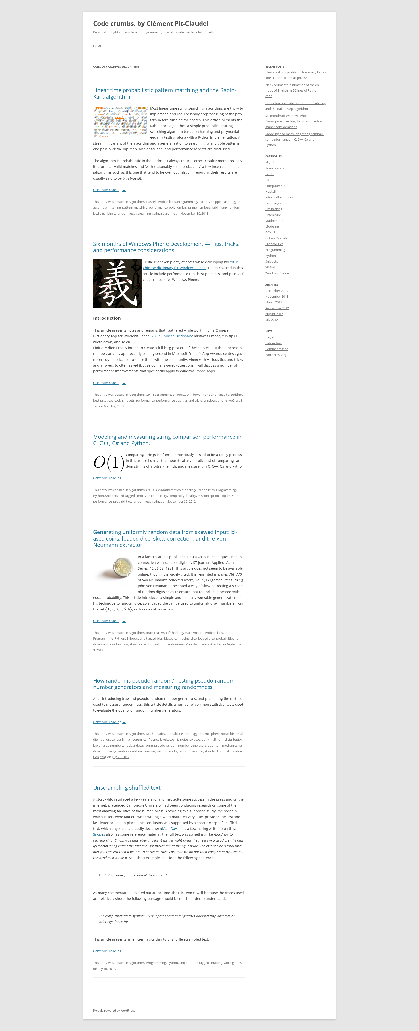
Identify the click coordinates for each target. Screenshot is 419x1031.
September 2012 (277, 308)
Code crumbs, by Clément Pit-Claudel (151, 23)
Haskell (151, 201)
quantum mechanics (222, 745)
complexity (177, 495)
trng (103, 757)
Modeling (188, 490)
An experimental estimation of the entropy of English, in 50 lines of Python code (292, 90)
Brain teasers (155, 632)
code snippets (124, 400)
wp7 (231, 400)
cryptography (199, 739)
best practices (103, 400)
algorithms (235, 394)
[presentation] (118, 609)
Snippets (217, 201)
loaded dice (206, 638)
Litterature (273, 215)
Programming (187, 201)
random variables (142, 751)
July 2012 (271, 320)
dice (194, 638)
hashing (115, 207)
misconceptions (209, 495)
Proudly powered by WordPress (114, 1010)
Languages (273, 203)
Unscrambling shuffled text (127, 787)
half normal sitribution (226, 739)
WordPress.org (276, 354)
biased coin (172, 638)
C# (148, 394)
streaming (143, 213)
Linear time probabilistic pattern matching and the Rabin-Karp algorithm (164, 93)
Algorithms (137, 201)
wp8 (239, 400)
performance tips (168, 400)
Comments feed (276, 349)
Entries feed (273, 343)
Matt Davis (170, 828)
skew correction (141, 644)
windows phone (215, 400)
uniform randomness (169, 644)
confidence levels (155, 739)
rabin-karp (219, 207)
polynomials (178, 207)
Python (204, 201)
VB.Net (270, 267)
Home (97, 46)
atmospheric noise (215, 733)
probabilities (122, 501)
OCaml (270, 232)
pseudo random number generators (180, 745)
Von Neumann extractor (203, 644)
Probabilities (167, 201)
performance (158, 207)
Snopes (99, 834)
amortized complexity (151, 495)
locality (191, 495)
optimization (231, 495)
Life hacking (174, 632)
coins (185, 638)
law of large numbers (108, 745)
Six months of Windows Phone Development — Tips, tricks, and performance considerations (166, 247)
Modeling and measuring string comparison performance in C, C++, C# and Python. (167, 440)
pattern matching (134, 207)
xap (95, 406)
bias (160, 638)
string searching (163, 213)
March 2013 (273, 302)
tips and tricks (192, 400)
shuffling (216, 963)
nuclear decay (135, 745)
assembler (100, 207)
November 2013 (276, 296)
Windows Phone (198, 394)
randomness (126, 213)
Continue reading (109, 190)
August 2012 (274, 314)
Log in (269, 337)
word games (233, 963)
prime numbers (199, 207)
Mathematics (170, 490)
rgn (200, 751)
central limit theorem (127, 739)
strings (157, 501)
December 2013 (276, 290)
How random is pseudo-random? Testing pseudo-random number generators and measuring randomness (163, 683)
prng (149, 745)
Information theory (279, 197)
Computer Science (278, 185)
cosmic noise (178, 739)
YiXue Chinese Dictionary (172, 336)
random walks (167, 751)
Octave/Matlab (276, 238)
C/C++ (150, 490)
